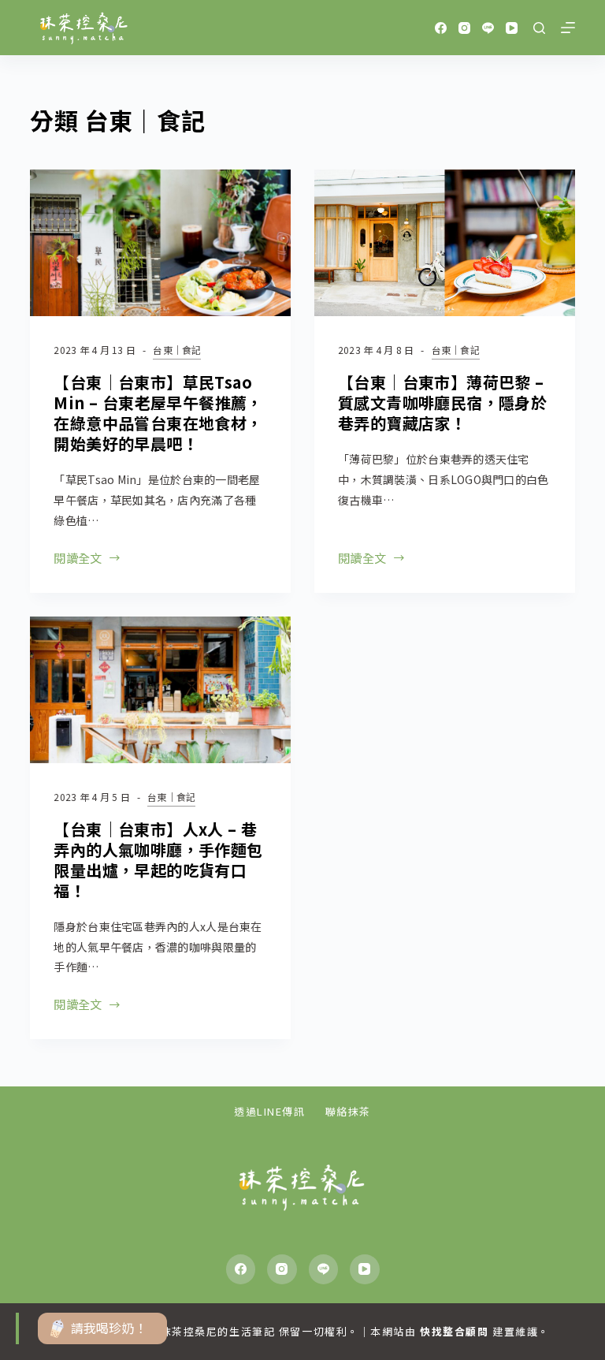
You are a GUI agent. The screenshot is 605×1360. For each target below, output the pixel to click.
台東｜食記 (177, 349)
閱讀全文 (78, 559)
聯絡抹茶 (348, 1112)
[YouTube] (512, 28)
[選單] (568, 27)
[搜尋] (539, 28)
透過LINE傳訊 (269, 1112)
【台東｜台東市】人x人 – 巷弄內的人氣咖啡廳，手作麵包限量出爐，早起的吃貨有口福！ (158, 860)
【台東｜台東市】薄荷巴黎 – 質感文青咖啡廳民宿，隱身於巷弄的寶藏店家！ (442, 402)
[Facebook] (441, 28)
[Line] (488, 28)
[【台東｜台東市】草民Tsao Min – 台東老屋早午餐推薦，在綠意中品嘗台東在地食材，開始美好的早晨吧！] (160, 243)
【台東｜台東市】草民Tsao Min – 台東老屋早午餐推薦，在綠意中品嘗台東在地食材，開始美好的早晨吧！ (158, 413)
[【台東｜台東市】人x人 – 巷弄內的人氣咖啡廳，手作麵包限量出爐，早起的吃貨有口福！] (160, 690)
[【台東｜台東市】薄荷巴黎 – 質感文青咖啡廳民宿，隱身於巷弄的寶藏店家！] (444, 243)
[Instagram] (464, 28)
